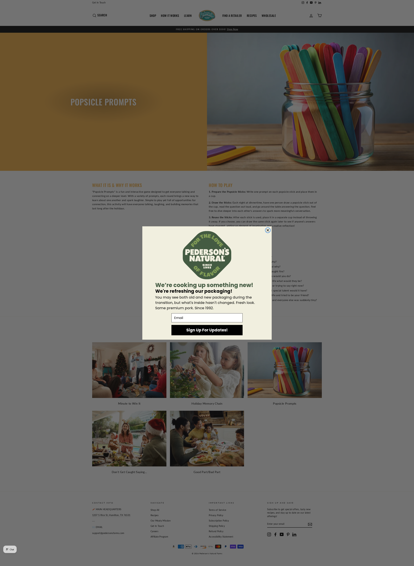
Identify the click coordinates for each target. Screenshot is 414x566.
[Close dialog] (267, 230)
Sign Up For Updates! (207, 330)
